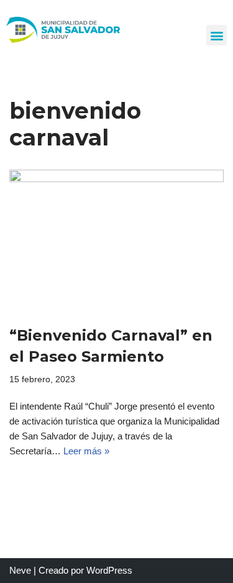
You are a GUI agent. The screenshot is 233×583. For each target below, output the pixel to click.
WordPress (109, 570)
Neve (20, 570)
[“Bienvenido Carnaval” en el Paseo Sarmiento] (116, 241)
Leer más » (86, 451)
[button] (216, 35)
